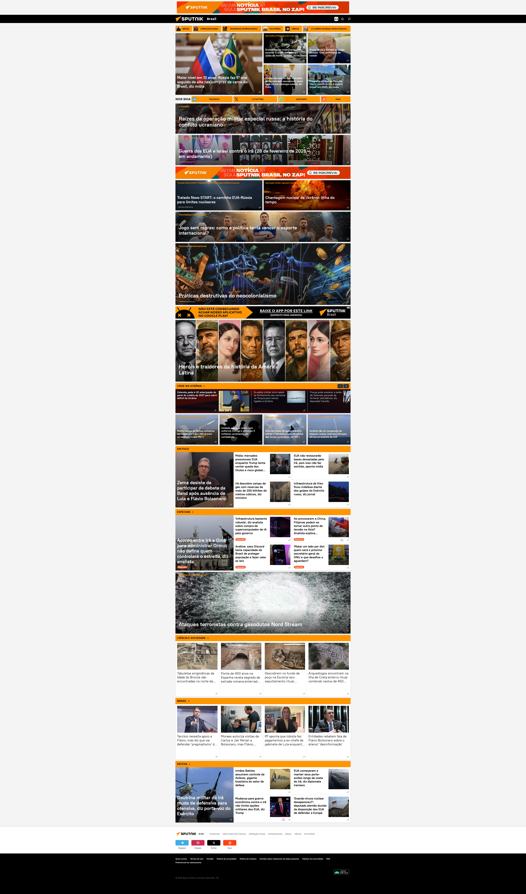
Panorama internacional (320, 36)
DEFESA (182, 764)
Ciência (297, 834)
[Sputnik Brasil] (190, 22)
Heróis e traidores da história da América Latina (263, 351)
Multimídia (309, 834)
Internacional (275, 834)
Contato (210, 859)
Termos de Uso (196, 859)
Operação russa (257, 834)
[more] (259, 92)
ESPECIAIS (183, 512)
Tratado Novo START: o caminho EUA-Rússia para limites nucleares (208, 183)
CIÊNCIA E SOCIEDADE (191, 638)
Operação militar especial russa (279, 36)
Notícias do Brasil (185, 36)
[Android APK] (341, 872)
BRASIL (181, 701)
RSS (328, 859)
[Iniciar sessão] (342, 19)
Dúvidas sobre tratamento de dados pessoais (279, 859)
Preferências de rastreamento (188, 862)
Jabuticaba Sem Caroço (234, 834)
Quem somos (181, 859)
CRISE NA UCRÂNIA (189, 386)
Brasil (288, 834)
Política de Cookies (248, 859)
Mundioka (214, 834)
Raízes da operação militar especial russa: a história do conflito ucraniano (246, 121)
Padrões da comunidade (312, 859)
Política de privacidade (226, 859)
